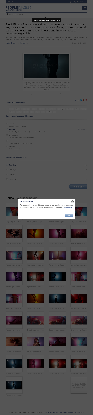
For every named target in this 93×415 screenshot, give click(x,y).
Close (69, 215)
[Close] (72, 201)
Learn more (67, 207)
